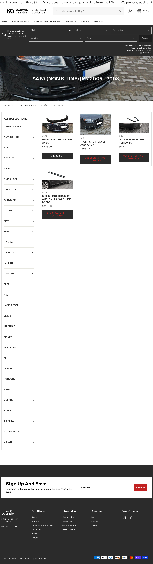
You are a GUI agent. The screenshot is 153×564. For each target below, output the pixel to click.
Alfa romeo (11, 137)
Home (4, 105)
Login (93, 517)
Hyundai (9, 252)
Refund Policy (68, 521)
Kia (6, 294)
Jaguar (9, 273)
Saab (7, 389)
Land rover (11, 305)
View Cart (95, 525)
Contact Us (70, 21)
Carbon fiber (12, 126)
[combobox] (88, 11)
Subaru (9, 399)
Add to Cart (57, 156)
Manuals (85, 21)
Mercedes (10, 347)
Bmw (7, 168)
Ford (7, 231)
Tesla (7, 410)
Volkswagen (12, 431)
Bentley (9, 158)
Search (145, 38)
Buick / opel (11, 179)
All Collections (20, 21)
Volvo (8, 442)
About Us (98, 21)
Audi (7, 147)
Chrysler (10, 200)
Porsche (9, 378)
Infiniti (8, 263)
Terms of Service (69, 525)
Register (95, 521)
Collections (16, 105)
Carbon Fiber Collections (47, 21)
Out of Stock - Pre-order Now (95, 159)
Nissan (8, 368)
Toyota (9, 421)
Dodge (8, 210)
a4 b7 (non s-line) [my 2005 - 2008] (44, 105)
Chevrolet (11, 189)
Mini (6, 357)
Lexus (7, 315)
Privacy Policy (68, 517)
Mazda (8, 336)
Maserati (10, 326)
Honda (8, 242)
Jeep (6, 284)
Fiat (6, 221)
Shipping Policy (68, 529)
